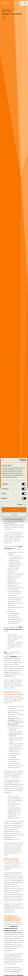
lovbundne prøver (14, 734)
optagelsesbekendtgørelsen (13, 932)
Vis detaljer (20, 504)
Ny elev (13, 9)
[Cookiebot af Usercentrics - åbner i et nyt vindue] (19, 460)
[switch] (24, 489)
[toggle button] (23, 3)
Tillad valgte (14, 514)
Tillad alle (14, 509)
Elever (8, 9)
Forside (3, 9)
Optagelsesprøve (14, 971)
